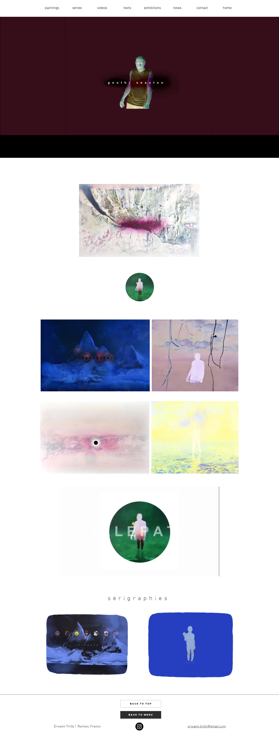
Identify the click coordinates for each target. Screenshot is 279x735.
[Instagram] (139, 726)
